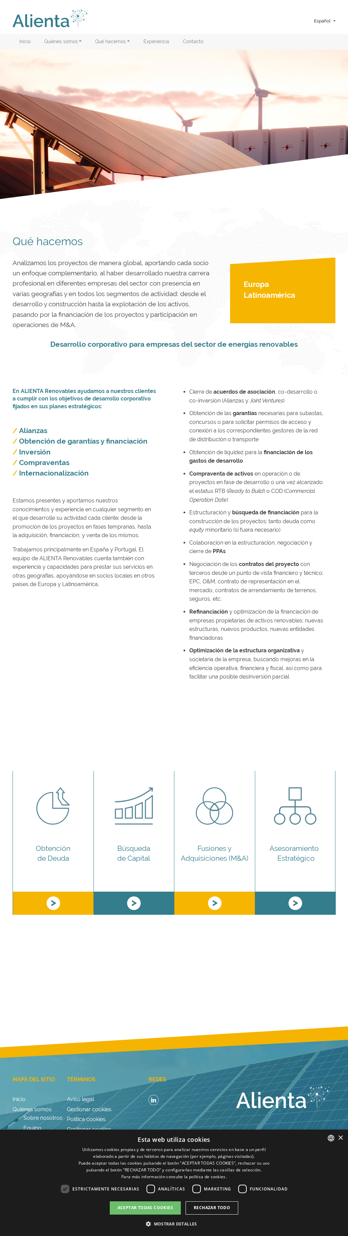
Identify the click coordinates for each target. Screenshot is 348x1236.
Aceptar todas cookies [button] (145, 1208)
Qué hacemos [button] (110, 41)
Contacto (193, 41)
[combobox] (331, 1138)
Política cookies (86, 1119)
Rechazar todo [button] (212, 1208)
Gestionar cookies (89, 1109)
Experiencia (156, 41)
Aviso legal (80, 1099)
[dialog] (174, 1183)
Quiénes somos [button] (61, 41)
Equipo (32, 1128)
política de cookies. (208, 1177)
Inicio (25, 41)
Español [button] (322, 20)
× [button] (340, 1137)
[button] (174, 1224)
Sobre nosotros (43, 1118)
